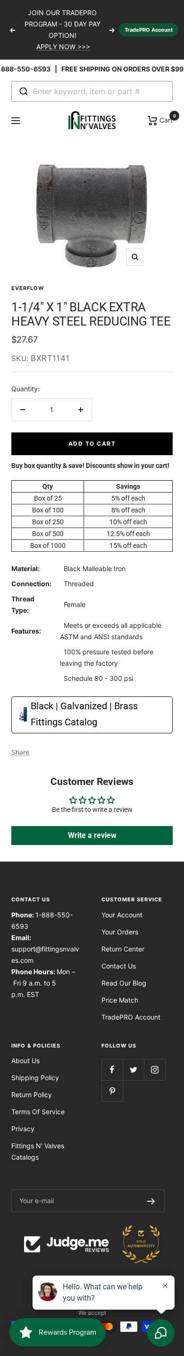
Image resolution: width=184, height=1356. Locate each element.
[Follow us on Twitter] (133, 1069)
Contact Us (118, 966)
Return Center (122, 949)
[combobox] (92, 91)
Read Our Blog (123, 983)
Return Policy (31, 1095)
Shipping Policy (35, 1078)
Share (20, 752)
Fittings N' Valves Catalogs (37, 1151)
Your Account (121, 915)
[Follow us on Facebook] (112, 1069)
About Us (25, 1061)
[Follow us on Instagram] (154, 1069)
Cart (165, 119)
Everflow (27, 288)
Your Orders (119, 932)
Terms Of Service (38, 1112)
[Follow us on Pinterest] (112, 1090)
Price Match (119, 1000)
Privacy (22, 1129)
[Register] (151, 1200)
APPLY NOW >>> (63, 47)
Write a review (92, 835)
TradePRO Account (149, 29)
